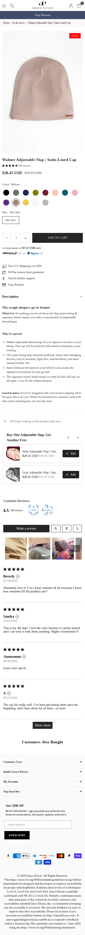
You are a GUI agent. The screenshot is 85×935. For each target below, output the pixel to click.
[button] (79, 5)
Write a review (26, 528)
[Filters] (66, 528)
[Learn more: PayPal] (41, 253)
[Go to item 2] (39, 549)
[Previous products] (68, 437)
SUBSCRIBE (17, 835)
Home (6, 22)
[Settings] (71, 5)
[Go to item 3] (63, 549)
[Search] (12, 5)
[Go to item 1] (16, 549)
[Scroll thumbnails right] (76, 548)
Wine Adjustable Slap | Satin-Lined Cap (41, 451)
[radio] (6, 193)
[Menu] (4, 5)
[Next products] (78, 437)
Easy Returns (42, 15)
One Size (10, 220)
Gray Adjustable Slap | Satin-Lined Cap (41, 472)
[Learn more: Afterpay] (19, 253)
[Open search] (55, 528)
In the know (19, 22)
